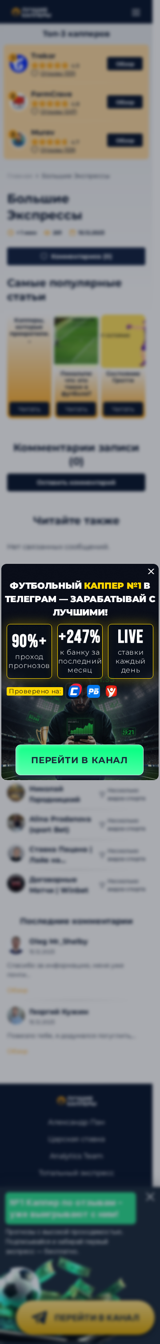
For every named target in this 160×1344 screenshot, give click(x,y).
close (151, 571)
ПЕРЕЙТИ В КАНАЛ (79, 760)
